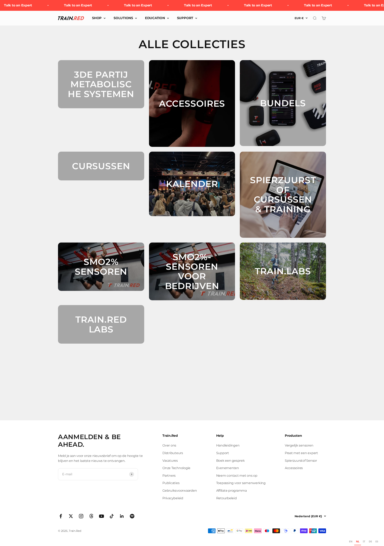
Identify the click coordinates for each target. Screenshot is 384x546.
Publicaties (170, 483)
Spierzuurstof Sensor (301, 460)
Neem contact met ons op (236, 475)
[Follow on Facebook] (60, 516)
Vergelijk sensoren (299, 445)
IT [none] (364, 541)
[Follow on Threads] (91, 516)
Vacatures (170, 460)
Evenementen (227, 468)
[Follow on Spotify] (132, 516)
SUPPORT (185, 18)
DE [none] (370, 541)
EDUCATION (155, 18)
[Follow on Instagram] (81, 516)
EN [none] (350, 541)
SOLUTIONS (123, 18)
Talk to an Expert (70, 5)
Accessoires (294, 468)
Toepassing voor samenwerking (241, 483)
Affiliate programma (231, 490)
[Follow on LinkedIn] (122, 516)
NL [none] (357, 541)
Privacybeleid (172, 498)
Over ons (169, 445)
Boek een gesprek (230, 460)
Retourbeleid (226, 498)
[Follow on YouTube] (101, 516)
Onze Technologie (176, 468)
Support (222, 453)
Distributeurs (172, 453)
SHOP (97, 18)
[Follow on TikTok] (111, 516)
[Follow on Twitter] (71, 516)
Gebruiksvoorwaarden (179, 490)
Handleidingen (228, 445)
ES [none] (376, 541)
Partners (169, 475)
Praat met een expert (301, 453)
